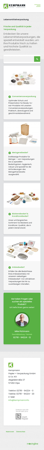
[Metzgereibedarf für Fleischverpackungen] (22, 151)
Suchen (37, 59)
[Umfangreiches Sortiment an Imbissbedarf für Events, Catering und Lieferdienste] (22, 263)
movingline (32, 444)
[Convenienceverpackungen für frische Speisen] (22, 93)
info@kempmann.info (18, 400)
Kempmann (18, 6)
